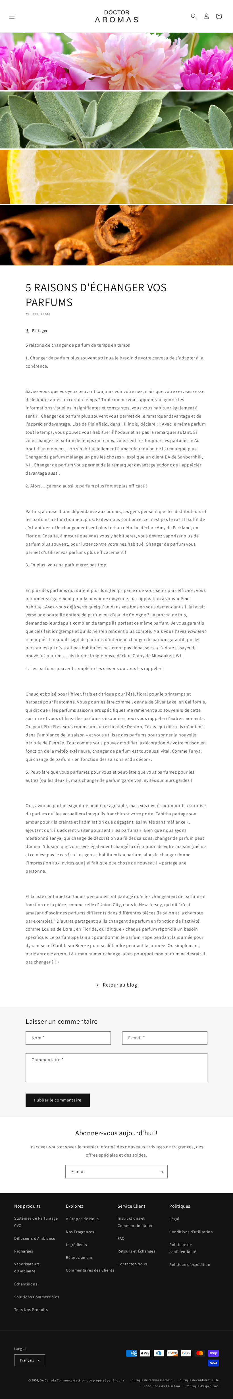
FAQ (121, 1238)
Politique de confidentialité (182, 1248)
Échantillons (25, 1284)
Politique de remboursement (151, 1380)
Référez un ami (79, 1257)
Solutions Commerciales (36, 1296)
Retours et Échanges (136, 1251)
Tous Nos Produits (31, 1309)
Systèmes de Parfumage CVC (36, 1222)
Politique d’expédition (202, 1386)
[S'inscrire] (161, 1171)
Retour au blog (120, 984)
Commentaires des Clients (90, 1270)
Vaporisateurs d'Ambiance (27, 1267)
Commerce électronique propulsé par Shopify (90, 1380)
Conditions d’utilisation (162, 1386)
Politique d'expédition (189, 1264)
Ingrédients (76, 1244)
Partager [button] (40, 330)
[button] (12, 16)
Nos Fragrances (80, 1231)
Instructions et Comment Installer (135, 1222)
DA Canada (48, 1380)
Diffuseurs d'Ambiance (34, 1238)
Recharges (23, 1251)
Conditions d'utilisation (191, 1231)
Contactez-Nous (132, 1263)
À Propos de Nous (82, 1218)
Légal (174, 1218)
